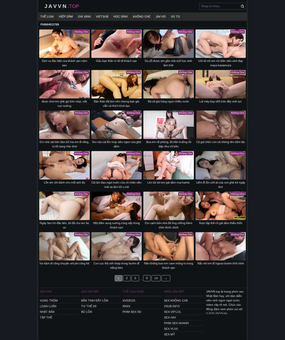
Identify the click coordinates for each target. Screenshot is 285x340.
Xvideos (128, 300)
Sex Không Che (176, 300)
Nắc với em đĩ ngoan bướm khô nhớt (220, 263)
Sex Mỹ (169, 334)
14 (156, 278)
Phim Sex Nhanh (176, 323)
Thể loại (47, 16)
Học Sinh (120, 16)
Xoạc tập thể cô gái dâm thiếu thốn (220, 223)
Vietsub (102, 16)
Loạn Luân (48, 306)
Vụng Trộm (49, 300)
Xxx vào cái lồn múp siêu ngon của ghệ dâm (116, 144)
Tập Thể (46, 317)
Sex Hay (170, 317)
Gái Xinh (84, 16)
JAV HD (161, 16)
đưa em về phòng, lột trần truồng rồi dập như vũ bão (168, 144)
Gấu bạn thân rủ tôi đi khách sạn (116, 60)
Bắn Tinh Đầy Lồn (94, 300)
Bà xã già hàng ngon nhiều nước (168, 101)
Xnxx (126, 306)
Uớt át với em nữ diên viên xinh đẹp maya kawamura (220, 63)
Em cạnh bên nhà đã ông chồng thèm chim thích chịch (168, 225)
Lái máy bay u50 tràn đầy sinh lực (220, 101)
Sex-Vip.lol (172, 311)
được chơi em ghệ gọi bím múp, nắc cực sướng (64, 103)
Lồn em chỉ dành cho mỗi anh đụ (64, 182)
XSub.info (172, 306)
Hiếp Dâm (66, 16)
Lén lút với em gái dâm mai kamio (168, 182)
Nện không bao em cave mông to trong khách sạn (168, 265)
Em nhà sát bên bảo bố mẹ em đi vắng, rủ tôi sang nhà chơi (64, 144)
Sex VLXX (171, 328)
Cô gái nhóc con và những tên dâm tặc (220, 142)
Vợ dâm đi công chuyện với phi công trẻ (64, 263)
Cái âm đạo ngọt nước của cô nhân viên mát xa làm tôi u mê (116, 184)
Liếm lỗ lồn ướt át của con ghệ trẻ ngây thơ (220, 184)
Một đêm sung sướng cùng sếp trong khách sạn (116, 225)
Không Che (141, 16)
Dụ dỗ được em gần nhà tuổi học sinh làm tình (168, 63)
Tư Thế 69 (88, 306)
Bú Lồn (86, 311)
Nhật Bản (47, 311)
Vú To (175, 16)
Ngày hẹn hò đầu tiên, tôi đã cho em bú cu (64, 225)
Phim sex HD (131, 311)
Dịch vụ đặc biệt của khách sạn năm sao (64, 63)
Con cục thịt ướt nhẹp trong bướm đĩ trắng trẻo (116, 265)
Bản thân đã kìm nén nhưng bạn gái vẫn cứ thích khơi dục (116, 103)
